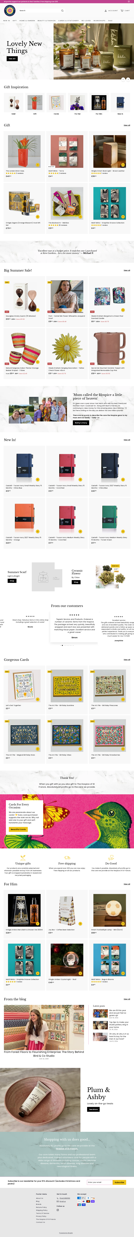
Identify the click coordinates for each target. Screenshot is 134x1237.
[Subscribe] (99, 636)
